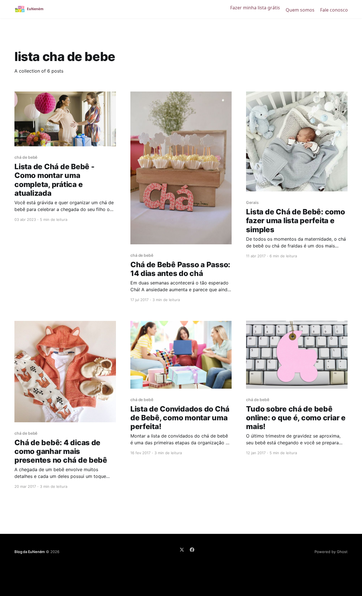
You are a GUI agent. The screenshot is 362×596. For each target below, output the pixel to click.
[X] (182, 549)
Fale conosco (334, 10)
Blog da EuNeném (29, 551)
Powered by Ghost (331, 551)
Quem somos (300, 10)
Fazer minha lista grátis (255, 8)
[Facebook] (192, 549)
